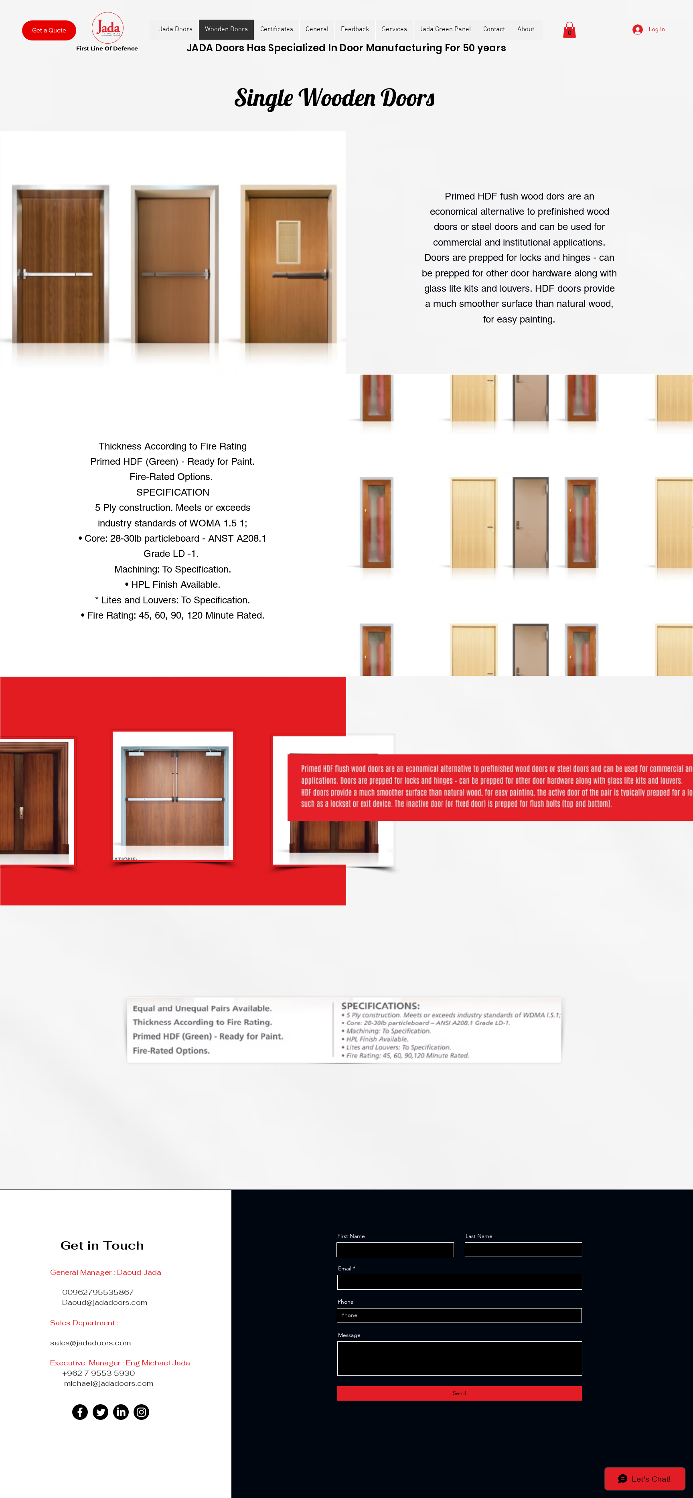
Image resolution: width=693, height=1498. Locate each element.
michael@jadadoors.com (108, 1383)
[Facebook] (80, 1412)
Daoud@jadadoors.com (104, 1302)
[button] (569, 30)
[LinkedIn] (121, 1412)
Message (349, 1335)
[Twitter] (100, 1412)
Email (344, 1268)
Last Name (479, 1236)
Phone (346, 1301)
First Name (351, 1236)
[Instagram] (141, 1412)
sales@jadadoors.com (90, 1342)
